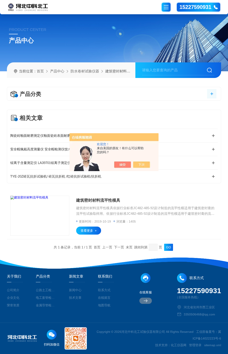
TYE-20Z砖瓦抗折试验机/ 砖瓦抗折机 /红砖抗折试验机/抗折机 (55, 176)
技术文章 (75, 297)
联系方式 (104, 290)
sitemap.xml (212, 345)
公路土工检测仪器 (46, 290)
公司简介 (13, 290)
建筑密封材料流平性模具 (98, 200)
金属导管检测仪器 (46, 305)
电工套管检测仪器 (46, 297)
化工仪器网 (178, 345)
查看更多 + (89, 230)
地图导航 (104, 305)
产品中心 (57, 71)
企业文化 (13, 297)
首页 (40, 71)
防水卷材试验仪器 (85, 71)
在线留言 (104, 297)
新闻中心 (75, 290)
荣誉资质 (13, 305)
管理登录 (195, 345)
